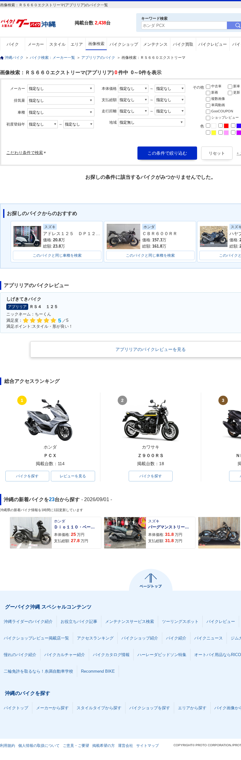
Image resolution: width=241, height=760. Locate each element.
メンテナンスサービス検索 (129, 621)
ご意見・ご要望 (76, 745)
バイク (13, 44)
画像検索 (96, 43)
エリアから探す (192, 708)
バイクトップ (16, 708)
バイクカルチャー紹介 (64, 654)
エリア (77, 44)
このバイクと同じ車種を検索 (57, 255)
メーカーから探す (52, 708)
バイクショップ (124, 44)
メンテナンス (155, 44)
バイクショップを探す (149, 708)
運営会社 (125, 745)
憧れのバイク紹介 (20, 654)
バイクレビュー (212, 44)
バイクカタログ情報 (111, 654)
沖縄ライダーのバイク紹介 (28, 621)
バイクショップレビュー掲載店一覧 (36, 638)
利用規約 (7, 745)
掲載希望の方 (103, 745)
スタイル (57, 44)
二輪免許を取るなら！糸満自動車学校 (38, 671)
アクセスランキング (95, 638)
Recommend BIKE (98, 671)
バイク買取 (183, 44)
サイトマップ (147, 745)
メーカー (36, 44)
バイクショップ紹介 (139, 638)
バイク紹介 (176, 638)
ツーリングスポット (180, 621)
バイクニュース (208, 638)
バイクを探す (27, 476)
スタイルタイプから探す (99, 708)
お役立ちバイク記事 (79, 621)
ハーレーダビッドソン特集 (161, 654)
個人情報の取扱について (39, 745)
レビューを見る (73, 476)
